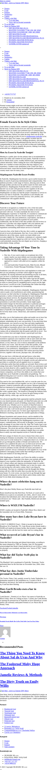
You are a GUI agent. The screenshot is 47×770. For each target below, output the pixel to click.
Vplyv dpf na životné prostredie (20, 22)
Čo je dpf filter (14, 20)
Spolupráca (8, 14)
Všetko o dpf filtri (10, 18)
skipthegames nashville (34, 136)
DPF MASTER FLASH (17, 34)
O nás (6, 10)
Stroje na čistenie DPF (12, 26)
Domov (7, 8)
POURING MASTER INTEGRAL (21, 40)
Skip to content (5, 1)
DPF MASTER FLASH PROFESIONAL (23, 36)
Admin (9, 100)
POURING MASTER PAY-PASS (21, 42)
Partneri (7, 12)
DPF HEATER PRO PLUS (18, 28)
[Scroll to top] (1, 769)
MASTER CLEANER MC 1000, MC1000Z (24, 32)
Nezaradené (10, 102)
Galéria (6, 16)
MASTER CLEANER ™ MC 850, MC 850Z (25, 30)
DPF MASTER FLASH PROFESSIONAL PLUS (26, 38)
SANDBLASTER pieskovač (19, 44)
